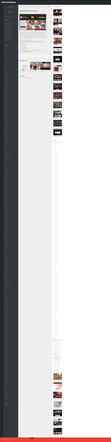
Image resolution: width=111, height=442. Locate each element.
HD (36, 6)
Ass (6, 74)
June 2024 (55, 193)
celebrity (28, 35)
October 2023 (56, 209)
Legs (6, 255)
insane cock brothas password (34, 55)
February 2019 (56, 321)
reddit (58, 361)
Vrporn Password (55, 81)
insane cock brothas (28, 55)
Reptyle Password (8, 23)
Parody (6, 293)
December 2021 (56, 253)
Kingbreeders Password (9, 25)
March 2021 (55, 271)
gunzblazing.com (55, 352)
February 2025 (56, 177)
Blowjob (30, 6)
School (6, 333)
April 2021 (55, 269)
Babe (6, 76)
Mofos (6, 275)
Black (27, 6)
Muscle (6, 279)
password (59, 357)
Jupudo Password (55, 417)
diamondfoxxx (54, 347)
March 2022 (55, 247)
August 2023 (55, 213)
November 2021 (56, 255)
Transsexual (7, 385)
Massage (7, 265)
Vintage (7, 395)
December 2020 (56, 277)
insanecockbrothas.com (36, 56)
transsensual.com (58, 367)
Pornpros (7, 311)
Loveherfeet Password (56, 36)
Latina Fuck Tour (8, 253)
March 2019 (55, 319)
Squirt (6, 359)
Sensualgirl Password (56, 127)
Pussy (6, 321)
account (22, 55)
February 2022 (56, 249)
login (40, 56)
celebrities (32, 33)
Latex (6, 249)
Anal (6, 64)
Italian (6, 239)
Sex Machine (7, 341)
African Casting (8, 58)
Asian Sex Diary (7, 72)
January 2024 (55, 203)
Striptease (7, 367)
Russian (7, 331)
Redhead (7, 327)
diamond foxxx (59, 346)
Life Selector (7, 259)
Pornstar (7, 313)
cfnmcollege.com (55, 345)
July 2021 (55, 263)
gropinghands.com (57, 351)
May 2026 (55, 149)
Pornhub (7, 309)
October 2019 (56, 305)
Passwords (44, 6)
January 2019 (55, 323)
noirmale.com (54, 356)
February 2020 (56, 297)
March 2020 (55, 295)
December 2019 (56, 301)
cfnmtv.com (58, 345)
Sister (6, 347)
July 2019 (55, 311)
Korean (6, 243)
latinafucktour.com (59, 352)
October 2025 (56, 161)
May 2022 (55, 243)
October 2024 (56, 185)
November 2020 (56, 279)
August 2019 (55, 309)
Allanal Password (55, 118)
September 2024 (56, 187)
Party (6, 295)
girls (31, 38)
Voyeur (6, 399)
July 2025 (55, 167)
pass (45, 56)
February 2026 (56, 155)
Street (6, 365)
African (21, 6)
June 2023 (55, 217)
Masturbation (7, 267)
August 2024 (55, 189)
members (43, 56)
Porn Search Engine (8, 307)
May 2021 (55, 267)
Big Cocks (24, 6)
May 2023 (55, 219)
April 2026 (55, 151)
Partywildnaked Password (56, 380)
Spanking (7, 357)
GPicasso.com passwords (56, 109)
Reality (6, 323)
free (24, 55)
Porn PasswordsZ (8, 2)
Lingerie (7, 261)
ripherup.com (58, 362)
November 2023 (56, 207)
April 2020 (55, 293)
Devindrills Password (8, 31)
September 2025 (56, 163)
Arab (6, 68)
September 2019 (56, 307)
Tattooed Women (8, 369)
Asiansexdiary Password (56, 45)
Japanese (7, 241)
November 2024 (56, 183)
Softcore (7, 353)
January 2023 (55, 227)
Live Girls (7, 263)
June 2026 (55, 147)
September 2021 (56, 259)
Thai (6, 375)
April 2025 (55, 173)
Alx (10, 440)
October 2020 (56, 281)
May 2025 (55, 171)
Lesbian (7, 257)
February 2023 (56, 225)
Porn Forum (7, 305)
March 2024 (55, 199)
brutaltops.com (54, 344)
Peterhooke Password (8, 29)
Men (6, 271)
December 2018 (56, 325)
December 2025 (56, 157)
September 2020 (56, 283)
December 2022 (56, 229)
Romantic (7, 329)
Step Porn (7, 361)
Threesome (7, 377)
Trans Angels (7, 383)
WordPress (6, 440)
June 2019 (55, 313)
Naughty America (8, 281)
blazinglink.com (55, 343)
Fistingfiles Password (56, 435)
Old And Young (7, 287)
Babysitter (7, 78)
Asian (6, 70)
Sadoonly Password (8, 35)
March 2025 (55, 175)
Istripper (7, 237)
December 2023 (56, 205)
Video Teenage (7, 393)
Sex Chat (7, 337)
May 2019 (55, 315)
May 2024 (55, 195)
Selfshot (7, 335)
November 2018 (56, 327)
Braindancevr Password (9, 37)
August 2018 (55, 333)
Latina (6, 251)
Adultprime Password (56, 63)
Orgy (6, 289)
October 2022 (56, 233)
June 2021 (55, 265)
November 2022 (56, 231)
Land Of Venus (7, 247)
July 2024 (55, 191)
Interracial (39, 6)
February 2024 (56, 201)
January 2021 (55, 275)
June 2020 (55, 289)
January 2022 (55, 251)
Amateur (7, 62)
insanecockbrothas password (23, 56)
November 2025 (56, 159)
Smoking (7, 351)
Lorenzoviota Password (9, 27)
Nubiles (7, 285)
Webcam (7, 405)
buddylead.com (58, 344)
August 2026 (55, 143)
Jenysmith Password (56, 72)
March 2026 (55, 153)
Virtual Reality (7, 397)
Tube (6, 387)
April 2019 (55, 317)
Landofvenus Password (56, 90)
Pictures (7, 299)
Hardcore (33, 6)
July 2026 (55, 145)
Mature (6, 269)
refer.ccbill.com (55, 362)
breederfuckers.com (59, 343)
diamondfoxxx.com (58, 347)
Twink (6, 389)
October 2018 (56, 329)
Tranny (6, 381)
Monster (7, 277)
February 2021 (56, 273)
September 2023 (56, 211)
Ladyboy (7, 245)
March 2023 (55, 223)
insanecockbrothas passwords (30, 56)
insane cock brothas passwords (41, 55)
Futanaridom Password (8, 39)
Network (7, 283)
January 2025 (55, 179)
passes (47, 56)
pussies (44, 34)
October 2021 (56, 257)
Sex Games (7, 339)
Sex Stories (7, 343)
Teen (6, 373)
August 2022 (55, 237)
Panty (6, 291)
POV (6, 315)
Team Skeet (7, 371)
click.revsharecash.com (55, 346)
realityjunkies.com (55, 361)
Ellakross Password (56, 426)
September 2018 (56, 331)
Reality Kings (7, 325)
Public (6, 319)
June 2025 (55, 169)
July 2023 (55, 215)
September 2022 (56, 235)
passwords (31, 40)
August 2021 (55, 261)
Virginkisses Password (56, 54)
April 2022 (55, 245)
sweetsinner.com (55, 367)
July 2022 (55, 239)
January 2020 (55, 299)
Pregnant (7, 317)
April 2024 (55, 197)
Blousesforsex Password (56, 408)
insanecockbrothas (27, 51)
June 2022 (55, 241)
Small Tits (7, 349)
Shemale (7, 345)
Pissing (6, 301)
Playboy (7, 303)
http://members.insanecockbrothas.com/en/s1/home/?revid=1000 (30, 41)
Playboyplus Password (56, 136)
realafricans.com (58, 360)
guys (45, 35)
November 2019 (56, 303)
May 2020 (55, 291)
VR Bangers (7, 403)
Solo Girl (7, 355)
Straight (7, 363)
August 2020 (55, 285)
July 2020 (55, 287)
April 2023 (55, 221)
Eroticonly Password (8, 33)
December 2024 (56, 181)
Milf (6, 273)
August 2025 (55, 165)
